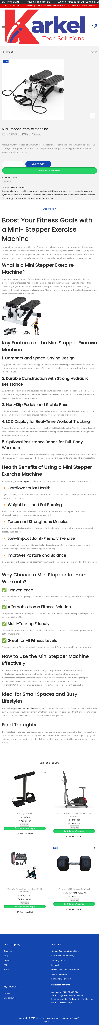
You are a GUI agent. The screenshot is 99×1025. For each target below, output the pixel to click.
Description (49, 208)
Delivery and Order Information (65, 969)
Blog (6, 955)
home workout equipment (80, 191)
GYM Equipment (18, 187)
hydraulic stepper (10, 194)
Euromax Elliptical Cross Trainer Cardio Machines (74, 814)
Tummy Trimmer (24, 813)
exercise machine (26, 708)
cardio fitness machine (17, 191)
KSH (54, 1022)
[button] (49, 170)
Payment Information (61, 979)
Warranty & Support (60, 974)
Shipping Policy (58, 960)
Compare (6, 181)
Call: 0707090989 (11, 5)
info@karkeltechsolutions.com (81, 5)
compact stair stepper (39, 191)
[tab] (49, 209)
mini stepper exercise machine (33, 194)
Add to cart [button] (26, 821)
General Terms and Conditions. (65, 951)
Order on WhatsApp (50, 170)
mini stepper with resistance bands (63, 194)
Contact (7, 960)
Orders (7, 993)
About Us (8, 951)
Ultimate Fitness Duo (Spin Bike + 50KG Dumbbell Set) (24, 890)
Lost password (10, 998)
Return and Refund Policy (62, 955)
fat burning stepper (59, 191)
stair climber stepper (25, 198)
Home (6, 969)
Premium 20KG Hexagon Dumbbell (74, 889)
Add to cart (38, 164)
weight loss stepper (44, 198)
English (46, 1022)
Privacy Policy (57, 965)
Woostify (76, 1018)
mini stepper (24, 481)
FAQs (6, 965)
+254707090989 (70, 992)
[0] (93, 26)
